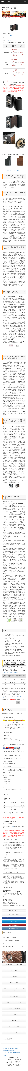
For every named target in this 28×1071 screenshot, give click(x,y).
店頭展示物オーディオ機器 (9, 937)
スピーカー (9, 40)
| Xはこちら (14, 921)
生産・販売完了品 (7, 1039)
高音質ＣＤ (6, 943)
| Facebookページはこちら (14, 918)
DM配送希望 (17, 1053)
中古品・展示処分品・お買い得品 (11, 940)
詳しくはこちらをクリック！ (11, 672)
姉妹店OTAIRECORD (7, 1055)
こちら (7, 84)
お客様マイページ (14, 914)
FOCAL (10, 35)
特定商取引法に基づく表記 (9, 1050)
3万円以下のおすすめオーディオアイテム (13, 946)
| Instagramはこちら (14, 928)
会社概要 (5, 1048)
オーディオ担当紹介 (7, 1053)
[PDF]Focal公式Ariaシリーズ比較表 (10, 170)
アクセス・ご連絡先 (13, 1048)
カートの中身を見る (14, 911)
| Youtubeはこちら (14, 925)
